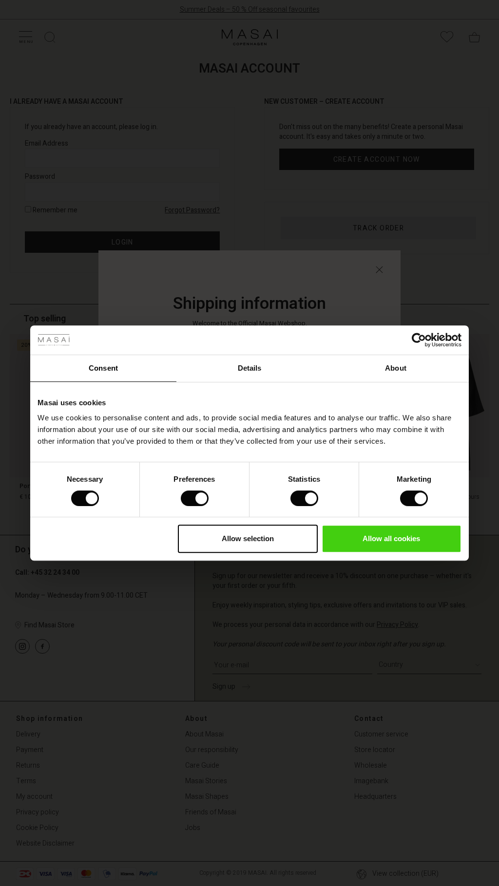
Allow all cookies (391, 538)
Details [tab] (250, 368)
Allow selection (248, 538)
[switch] (195, 498)
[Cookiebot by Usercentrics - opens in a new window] (418, 340)
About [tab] (395, 368)
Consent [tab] (103, 368)
